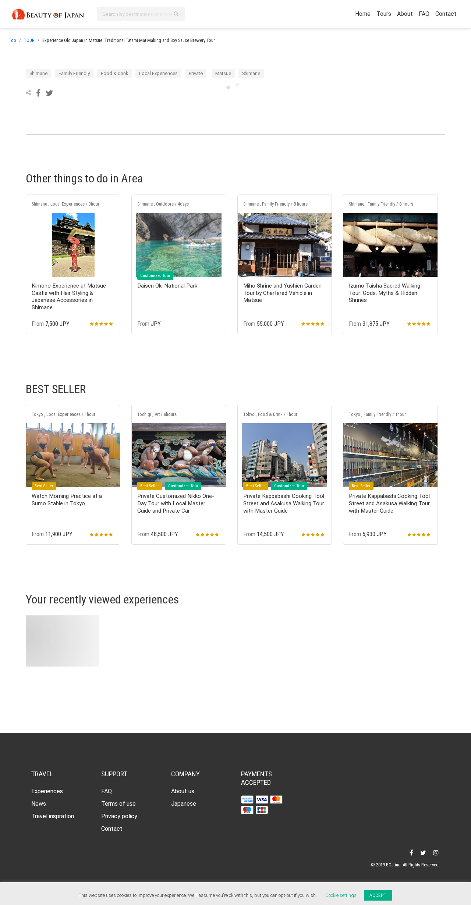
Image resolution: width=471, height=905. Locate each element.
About (405, 13)
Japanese (183, 803)
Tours (383, 13)
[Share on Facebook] (39, 92)
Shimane (38, 73)
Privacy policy (119, 816)
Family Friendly (74, 73)
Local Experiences (158, 73)
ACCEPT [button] (378, 895)
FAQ (424, 13)
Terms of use (118, 803)
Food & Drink (114, 73)
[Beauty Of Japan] (48, 13)
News (38, 803)
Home (363, 13)
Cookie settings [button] (341, 895)
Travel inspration (52, 816)
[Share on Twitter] (49, 92)
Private (196, 73)
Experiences (47, 791)
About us (182, 791)
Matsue (223, 73)
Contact (446, 13)
